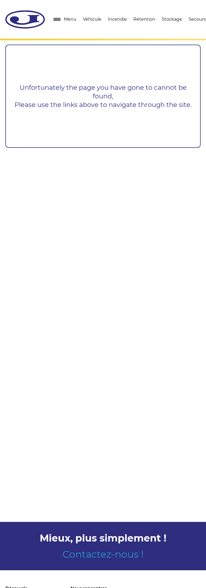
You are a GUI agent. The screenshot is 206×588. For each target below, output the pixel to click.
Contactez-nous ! (103, 554)
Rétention (144, 19)
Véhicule (92, 19)
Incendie (117, 19)
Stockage (172, 19)
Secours (197, 19)
